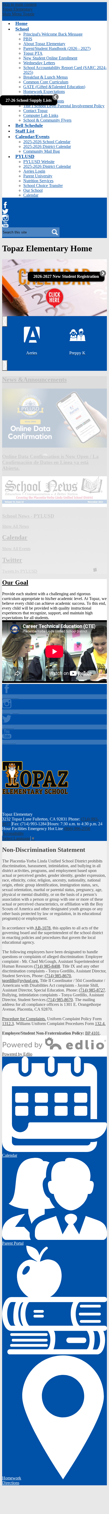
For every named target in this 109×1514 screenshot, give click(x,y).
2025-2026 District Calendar (47, 146)
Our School (33, 190)
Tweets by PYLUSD (19, 571)
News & (34, 379)
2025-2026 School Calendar (46, 141)
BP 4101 (92, 1033)
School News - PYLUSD (28, 516)
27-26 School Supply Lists (29, 100)
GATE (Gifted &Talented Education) (54, 86)
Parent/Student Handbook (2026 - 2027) (56, 48)
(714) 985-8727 (92, 990)
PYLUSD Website (38, 161)
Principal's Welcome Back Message (53, 34)
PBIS (27, 39)
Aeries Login (34, 171)
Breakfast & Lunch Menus (45, 77)
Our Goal (15, 582)
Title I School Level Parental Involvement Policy (64, 106)
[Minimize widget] (55, 97)
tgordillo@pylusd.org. (20, 980)
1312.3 (8, 1023)
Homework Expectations (44, 91)
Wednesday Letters (39, 63)
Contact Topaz (35, 110)
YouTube (5, 224)
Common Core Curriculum (45, 82)
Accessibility (13, 833)
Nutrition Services (38, 180)
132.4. (100, 1023)
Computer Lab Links (40, 115)
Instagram (5, 218)
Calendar (30, 195)
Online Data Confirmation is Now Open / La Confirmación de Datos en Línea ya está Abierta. (50, 462)
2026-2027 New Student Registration (66, 276)
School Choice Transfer (43, 185)
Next (6, 365)
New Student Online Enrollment (50, 58)
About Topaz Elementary (44, 43)
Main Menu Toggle (18, 14)
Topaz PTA (33, 53)
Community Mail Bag (41, 151)
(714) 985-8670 (58, 975)
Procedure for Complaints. (24, 1019)
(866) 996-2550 (77, 828)
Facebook (5, 205)
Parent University (37, 176)
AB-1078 (43, 928)
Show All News (15, 526)
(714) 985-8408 (47, 966)
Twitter (5, 211)
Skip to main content (19, 4)
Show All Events (16, 548)
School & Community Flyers (47, 120)
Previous (6, 321)
